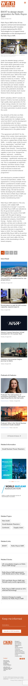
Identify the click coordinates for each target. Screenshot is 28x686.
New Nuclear (18, 644)
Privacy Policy (13, 680)
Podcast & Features (20, 653)
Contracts (5, 527)
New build (5, 521)
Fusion (16, 654)
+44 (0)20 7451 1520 (7, 670)
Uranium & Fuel (18, 650)
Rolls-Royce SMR (17, 546)
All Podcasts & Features (13, 436)
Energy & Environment (18, 642)
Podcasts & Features (5, 427)
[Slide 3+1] (18, 482)
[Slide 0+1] (10, 482)
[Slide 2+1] (15, 482)
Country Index (18, 656)
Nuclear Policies (19, 647)
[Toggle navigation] (25, 2)
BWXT (4, 546)
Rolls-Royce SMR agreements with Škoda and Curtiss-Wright (13, 573)
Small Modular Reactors (11, 524)
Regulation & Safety (18, 646)
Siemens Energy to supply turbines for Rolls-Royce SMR (13, 598)
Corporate (17, 649)
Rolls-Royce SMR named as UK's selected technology (14, 589)
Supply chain (18, 527)
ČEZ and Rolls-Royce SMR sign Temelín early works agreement (13, 581)
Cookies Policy (21, 680)
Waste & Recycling (19, 652)
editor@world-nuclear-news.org (7, 668)
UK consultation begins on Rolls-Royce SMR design (14, 564)
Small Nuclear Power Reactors (13, 449)
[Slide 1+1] (12, 482)
